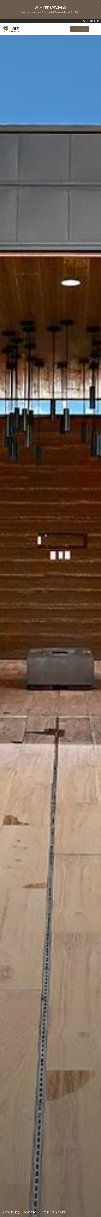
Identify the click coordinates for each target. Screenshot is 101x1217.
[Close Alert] (98, 2)
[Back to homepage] (11, 29)
